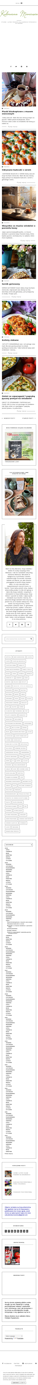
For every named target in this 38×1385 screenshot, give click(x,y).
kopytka (20, 773)
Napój (16, 694)
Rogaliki (24, 702)
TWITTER (16, 1363)
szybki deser (18, 810)
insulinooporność (20, 765)
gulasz (25, 760)
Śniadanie (15, 827)
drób (21, 756)
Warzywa (9, 719)
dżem (7, 760)
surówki (8, 810)
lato (21, 777)
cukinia (8, 740)
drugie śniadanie (11, 756)
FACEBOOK (8, 1363)
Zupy (7, 727)
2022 (6, 946)
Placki (29, 698)
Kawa (26, 677)
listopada (9, 866)
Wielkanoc (18, 719)
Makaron (9, 690)
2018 (6, 1041)
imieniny (8, 765)
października (10, 868)
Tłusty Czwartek (11, 715)
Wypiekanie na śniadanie (13, 723)
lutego (8, 858)
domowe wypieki (20, 748)
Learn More (16, 1382)
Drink (14, 673)
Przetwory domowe (12, 702)
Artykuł (8, 657)
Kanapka (19, 677)
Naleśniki (9, 694)
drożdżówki (25, 752)
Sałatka (14, 706)
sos (25, 806)
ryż (20, 806)
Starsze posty (28, 418)
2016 (6, 1088)
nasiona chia (27, 781)
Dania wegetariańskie (13, 669)
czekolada (16, 740)
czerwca (9, 851)
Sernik (21, 706)
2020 (6, 994)
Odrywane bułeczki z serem (16, 170)
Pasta (16, 698)
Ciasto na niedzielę (19, 661)
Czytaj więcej (12, 126)
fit (13, 760)
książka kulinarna (12, 777)
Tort (26, 711)
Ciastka (29, 657)
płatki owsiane (17, 802)
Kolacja (16, 682)
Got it (23, 1382)
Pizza (22, 698)
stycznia (9, 860)
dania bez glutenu (12, 744)
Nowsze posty (9, 418)
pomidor (17, 789)
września (9, 869)
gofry (18, 760)
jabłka (8, 769)
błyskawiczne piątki (18, 731)
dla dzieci (9, 748)
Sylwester (9, 711)
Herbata (21, 673)
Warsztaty (22, 715)
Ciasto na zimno (11, 665)
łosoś (8, 827)
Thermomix (18, 711)
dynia (27, 756)
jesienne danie (24, 769)
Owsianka (9, 698)
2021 (6, 970)
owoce (8, 785)
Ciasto (8, 661)
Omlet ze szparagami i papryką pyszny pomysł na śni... (19, 933)
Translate (20, 1338)
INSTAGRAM (28, 1363)
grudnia (8, 864)
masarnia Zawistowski (13, 781)
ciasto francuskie (21, 735)
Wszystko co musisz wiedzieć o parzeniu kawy (19, 926)
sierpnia (8, 871)
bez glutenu (16, 727)
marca (8, 857)
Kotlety (23, 682)
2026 (6, 848)
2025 (6, 862)
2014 (6, 1135)
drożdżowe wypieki (12, 752)
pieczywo (9, 789)
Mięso (16, 690)
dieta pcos (24, 744)
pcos (14, 785)
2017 (6, 1064)
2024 (6, 886)
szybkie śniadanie (11, 814)
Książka (8, 686)
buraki (25, 727)
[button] (19, 3)
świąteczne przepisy (12, 831)
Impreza (29, 673)
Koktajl (8, 682)
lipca (7, 849)
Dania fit (21, 665)
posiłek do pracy (24, 794)
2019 (6, 1017)
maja (7, 853)
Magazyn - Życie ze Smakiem (22, 686)
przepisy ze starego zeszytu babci (17, 798)
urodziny (23, 814)
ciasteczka (9, 735)
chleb (29, 731)
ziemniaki (23, 823)
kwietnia (9, 855)
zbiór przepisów (11, 818)
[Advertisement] (19, 46)
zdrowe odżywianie (25, 818)
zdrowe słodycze (11, 823)
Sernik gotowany (11, 284)
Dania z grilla (27, 669)
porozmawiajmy (11, 794)
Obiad (23, 694)
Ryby (7, 706)
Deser (8, 673)
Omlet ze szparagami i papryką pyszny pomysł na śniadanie (18, 397)
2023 (6, 910)
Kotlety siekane (10, 340)
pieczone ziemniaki (25, 785)
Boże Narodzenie (19, 657)
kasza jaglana (10, 773)
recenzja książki (11, 806)
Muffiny (23, 690)
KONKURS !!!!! (10, 677)
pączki (8, 802)
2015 (6, 1112)
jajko (14, 769)
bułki (7, 731)
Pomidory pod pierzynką (22, 1192)
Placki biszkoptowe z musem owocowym (19, 922)
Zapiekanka (27, 723)
